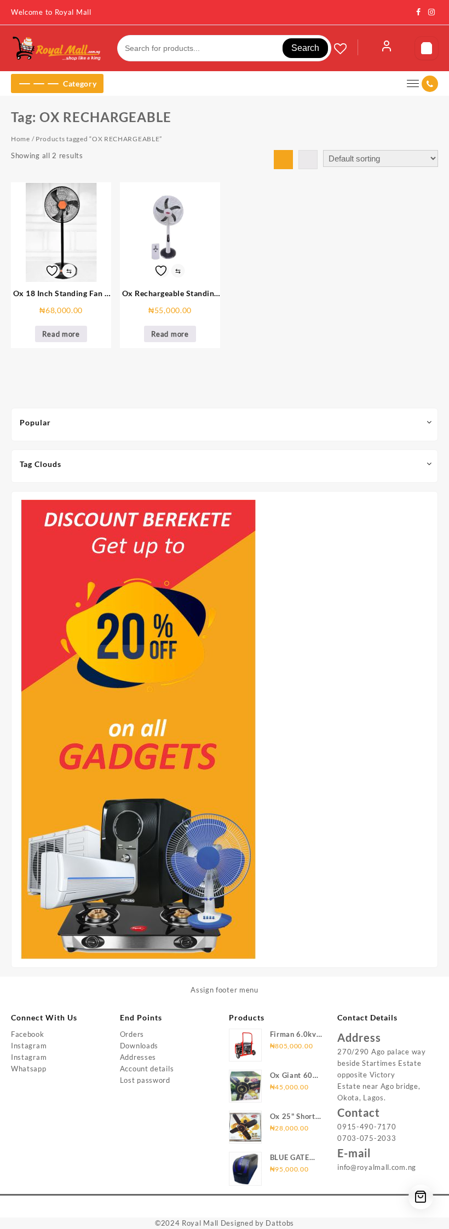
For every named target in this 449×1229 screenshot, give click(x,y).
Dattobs (280, 1223)
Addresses (138, 1057)
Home (20, 139)
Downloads (139, 1045)
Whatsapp (29, 1068)
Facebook (27, 1034)
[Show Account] (386, 48)
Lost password (145, 1080)
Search (305, 48)
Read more (60, 334)
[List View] (308, 159)
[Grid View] (283, 159)
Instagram (29, 1045)
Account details (147, 1068)
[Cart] (426, 48)
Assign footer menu (224, 989)
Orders (132, 1034)
